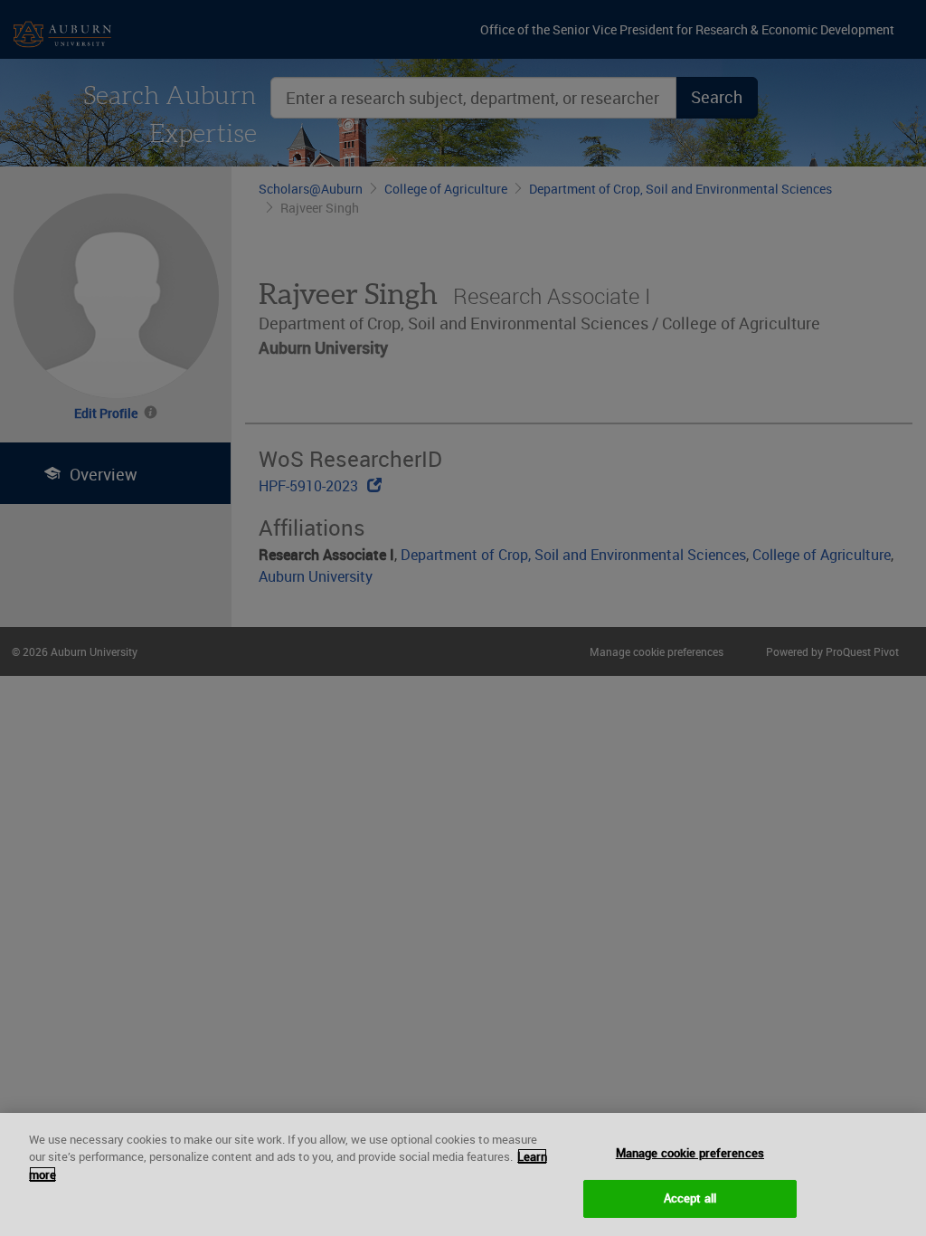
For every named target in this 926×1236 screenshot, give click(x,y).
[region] (463, 1174)
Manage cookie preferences (690, 1153)
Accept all (690, 1198)
